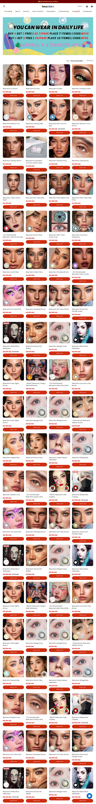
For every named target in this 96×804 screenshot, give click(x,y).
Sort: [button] (75, 61)
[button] (4, 6)
